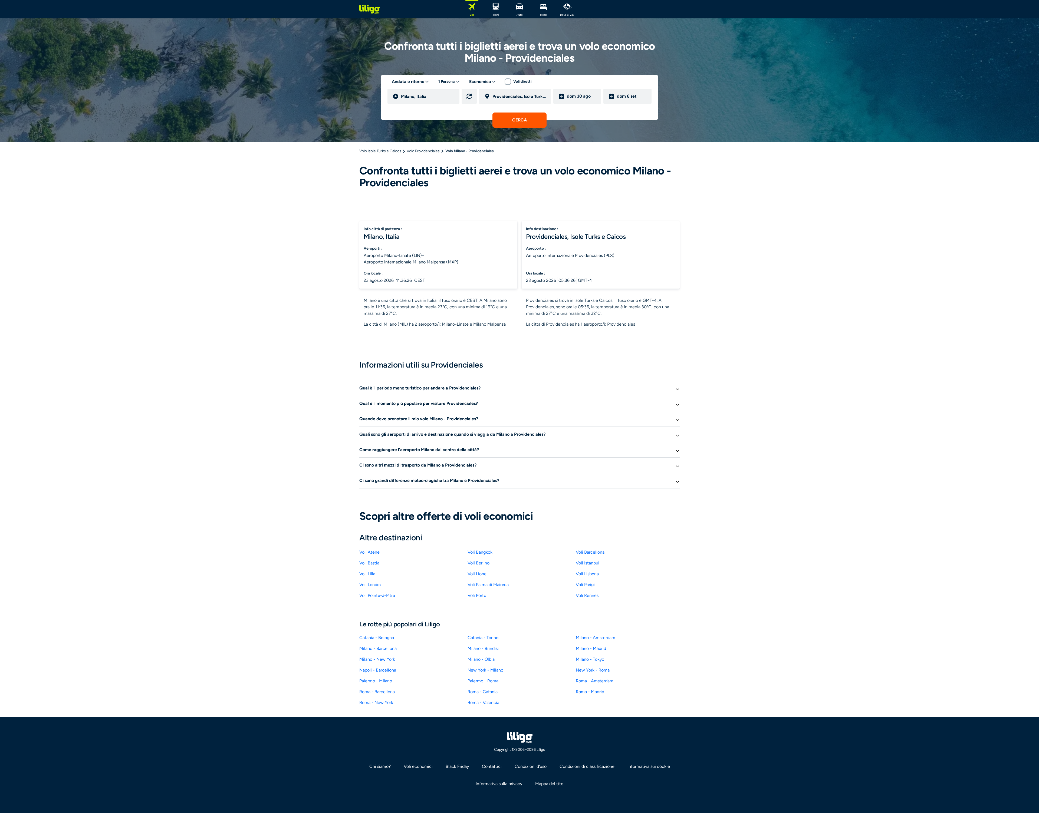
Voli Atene (369, 552)
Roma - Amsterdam (594, 680)
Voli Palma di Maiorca (488, 584)
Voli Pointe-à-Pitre (377, 595)
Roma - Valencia (483, 702)
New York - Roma (593, 670)
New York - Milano (485, 670)
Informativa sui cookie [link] (648, 766)
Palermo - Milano (375, 680)
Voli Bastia (369, 563)
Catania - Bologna (376, 637)
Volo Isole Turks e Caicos (380, 151)
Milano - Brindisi (483, 648)
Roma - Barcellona (377, 691)
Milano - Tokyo (590, 659)
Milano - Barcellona (378, 648)
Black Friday (457, 766)
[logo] (369, 9)
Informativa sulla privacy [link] (499, 783)
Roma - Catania (483, 691)
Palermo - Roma (483, 680)
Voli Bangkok (480, 552)
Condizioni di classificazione (587, 766)
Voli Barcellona (590, 552)
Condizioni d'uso (531, 766)
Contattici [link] (492, 766)
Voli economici (418, 766)
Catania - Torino (483, 637)
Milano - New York (377, 659)
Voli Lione (477, 573)
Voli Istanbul (587, 563)
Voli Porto (477, 595)
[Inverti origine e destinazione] (469, 96)
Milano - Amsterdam (595, 637)
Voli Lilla (367, 573)
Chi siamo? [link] (380, 766)
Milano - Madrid (591, 648)
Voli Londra (370, 584)
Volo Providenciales (423, 151)
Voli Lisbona (587, 573)
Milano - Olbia (481, 659)
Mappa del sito (549, 783)
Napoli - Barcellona (377, 670)
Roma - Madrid (590, 691)
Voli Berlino (478, 563)
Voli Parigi (585, 584)
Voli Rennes (587, 595)
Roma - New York (376, 702)
